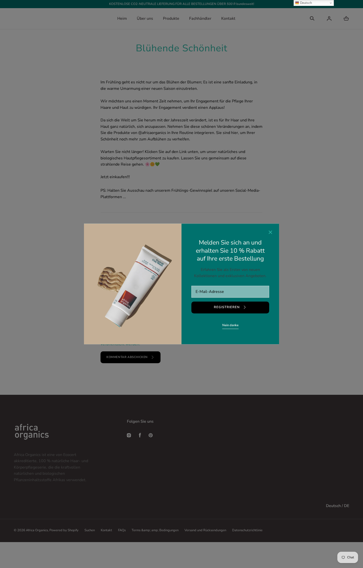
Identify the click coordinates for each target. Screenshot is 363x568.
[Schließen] (270, 233)
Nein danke (230, 325)
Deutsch (305, 3)
